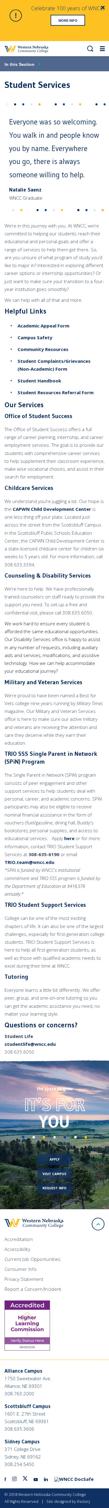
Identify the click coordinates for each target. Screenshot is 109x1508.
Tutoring (16, 976)
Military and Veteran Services (45, 682)
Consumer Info (21, 1269)
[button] (90, 49)
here (69, 838)
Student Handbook (39, 381)
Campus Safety (35, 337)
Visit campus (54, 1173)
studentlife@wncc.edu (30, 1044)
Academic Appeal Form (43, 326)
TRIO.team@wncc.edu (29, 862)
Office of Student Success (38, 416)
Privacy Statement (24, 1279)
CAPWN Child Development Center (52, 509)
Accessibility (17, 1249)
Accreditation (19, 1239)
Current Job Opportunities (33, 1259)
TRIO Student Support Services (45, 904)
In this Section (20, 64)
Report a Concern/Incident (33, 1289)
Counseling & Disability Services (48, 575)
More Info (68, 20)
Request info (54, 1188)
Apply (55, 1159)
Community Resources (43, 349)
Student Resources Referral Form (56, 392)
